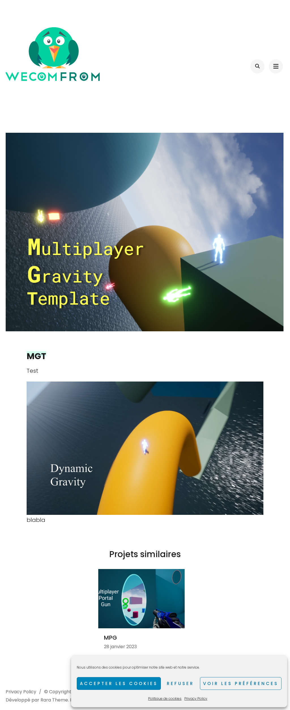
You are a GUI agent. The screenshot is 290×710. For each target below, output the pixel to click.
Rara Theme (54, 700)
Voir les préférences (240, 683)
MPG (110, 638)
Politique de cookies (165, 698)
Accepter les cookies (119, 683)
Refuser (180, 683)
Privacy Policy (195, 698)
